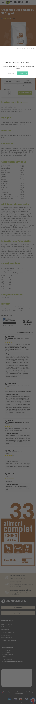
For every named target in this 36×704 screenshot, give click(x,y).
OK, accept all (23, 73)
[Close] (18, 352)
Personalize (11, 73)
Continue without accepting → (25, 48)
